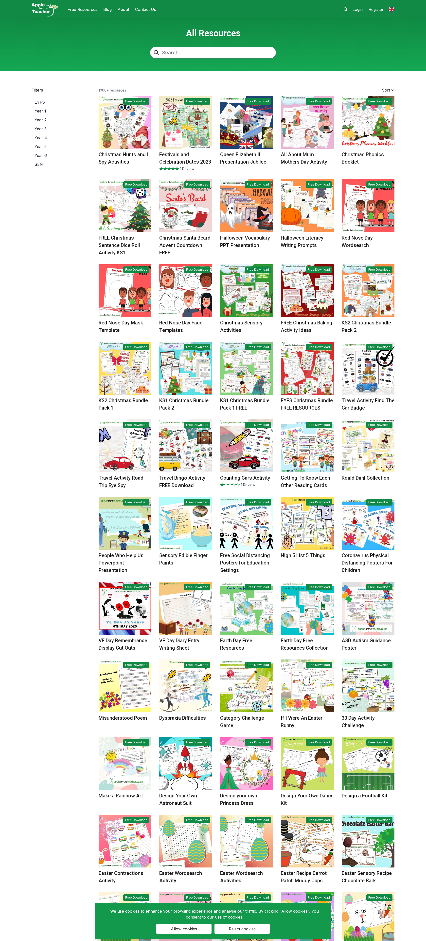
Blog (107, 9)
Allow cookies (184, 928)
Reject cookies (242, 928)
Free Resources (82, 9)
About (123, 9)
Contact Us (145, 9)
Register (376, 9)
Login (358, 9)
